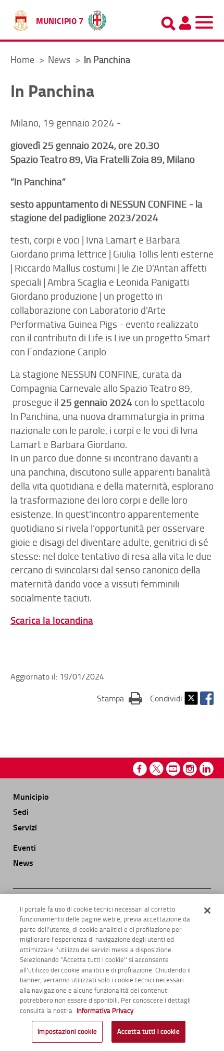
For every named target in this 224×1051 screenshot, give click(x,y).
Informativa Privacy (105, 1010)
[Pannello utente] (185, 23)
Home (22, 59)
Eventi (24, 847)
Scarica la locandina (51, 620)
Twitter (191, 698)
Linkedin (207, 769)
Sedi (21, 811)
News (60, 59)
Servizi (25, 827)
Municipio (30, 796)
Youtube (173, 769)
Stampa (119, 698)
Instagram (190, 769)
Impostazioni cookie (67, 1031)
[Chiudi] (207, 910)
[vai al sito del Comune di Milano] (97, 18)
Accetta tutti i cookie (148, 1031)
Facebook (207, 698)
